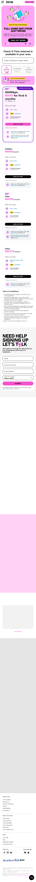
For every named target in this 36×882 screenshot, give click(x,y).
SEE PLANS (18, 509)
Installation (17, 165)
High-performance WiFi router (16, 261)
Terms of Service (6, 388)
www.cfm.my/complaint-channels (19, 875)
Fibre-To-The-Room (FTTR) (18, 136)
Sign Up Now (30, 2)
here (26, 321)
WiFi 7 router (13, 109)
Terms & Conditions (7, 870)
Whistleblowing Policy (12, 872)
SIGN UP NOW (18, 176)
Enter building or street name (16, 61)
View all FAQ (18, 631)
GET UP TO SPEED (18, 473)
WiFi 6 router (13, 161)
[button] (18, 613)
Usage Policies (26, 870)
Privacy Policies (17, 870)
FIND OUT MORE (18, 40)
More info (22, 82)
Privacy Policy (16, 388)
